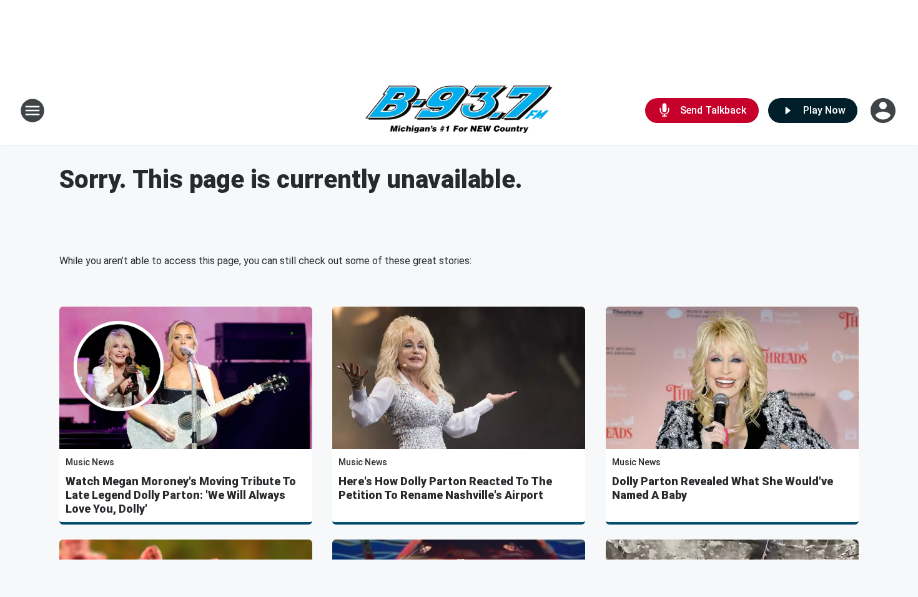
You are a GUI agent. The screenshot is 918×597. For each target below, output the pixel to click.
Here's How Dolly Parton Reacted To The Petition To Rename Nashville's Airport (445, 488)
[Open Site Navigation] (32, 110)
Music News (90, 462)
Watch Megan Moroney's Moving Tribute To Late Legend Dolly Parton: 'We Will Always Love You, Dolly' (181, 495)
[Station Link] (459, 111)
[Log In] (884, 110)
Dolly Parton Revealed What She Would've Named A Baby (722, 488)
